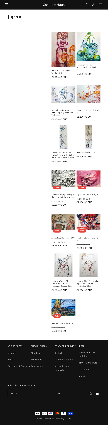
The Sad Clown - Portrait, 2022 (87, 239)
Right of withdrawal (87, 362)
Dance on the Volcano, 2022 (63, 323)
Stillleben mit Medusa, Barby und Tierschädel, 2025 (87, 67)
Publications (37, 366)
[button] (6, 4)
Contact (58, 353)
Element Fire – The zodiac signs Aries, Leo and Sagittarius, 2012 (88, 283)
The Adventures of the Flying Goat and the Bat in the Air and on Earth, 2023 (62, 154)
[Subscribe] (58, 393)
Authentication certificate (62, 368)
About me (35, 353)
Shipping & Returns (64, 359)
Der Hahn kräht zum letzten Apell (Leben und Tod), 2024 (62, 112)
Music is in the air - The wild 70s (88, 111)
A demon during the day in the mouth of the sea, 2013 (63, 195)
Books (11, 359)
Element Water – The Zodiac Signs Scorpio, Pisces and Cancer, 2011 (61, 283)
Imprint (81, 376)
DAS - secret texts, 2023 (87, 152)
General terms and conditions (87, 354)
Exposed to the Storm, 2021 (88, 194)
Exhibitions (36, 359)
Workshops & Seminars (19, 366)
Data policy (83, 369)
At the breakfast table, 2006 (63, 238)
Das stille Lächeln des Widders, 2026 (60, 71)
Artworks (12, 353)
